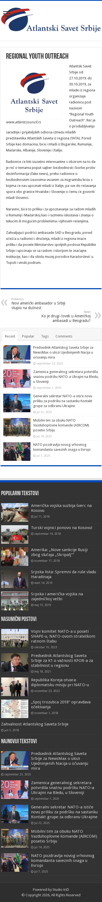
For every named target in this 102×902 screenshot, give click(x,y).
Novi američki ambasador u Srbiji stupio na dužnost (38, 303)
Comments (63, 336)
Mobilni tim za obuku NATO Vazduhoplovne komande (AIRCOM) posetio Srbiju (61, 425)
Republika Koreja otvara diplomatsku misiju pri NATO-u (60, 682)
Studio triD (60, 890)
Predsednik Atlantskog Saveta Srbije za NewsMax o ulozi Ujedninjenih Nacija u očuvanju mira (63, 352)
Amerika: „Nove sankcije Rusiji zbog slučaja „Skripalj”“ (59, 552)
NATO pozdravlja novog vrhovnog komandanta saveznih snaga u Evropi (62, 860)
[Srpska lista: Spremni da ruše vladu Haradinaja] (14, 578)
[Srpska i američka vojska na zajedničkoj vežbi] (14, 601)
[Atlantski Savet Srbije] (51, 19)
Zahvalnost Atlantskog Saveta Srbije (35, 724)
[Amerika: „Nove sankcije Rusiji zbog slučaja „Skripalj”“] (14, 556)
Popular (28, 336)
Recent (10, 336)
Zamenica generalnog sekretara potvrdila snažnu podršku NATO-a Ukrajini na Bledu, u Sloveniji (66, 377)
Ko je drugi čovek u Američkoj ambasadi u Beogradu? (66, 316)
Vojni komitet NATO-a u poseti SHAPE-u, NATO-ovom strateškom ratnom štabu (63, 636)
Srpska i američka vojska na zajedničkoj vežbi (57, 596)
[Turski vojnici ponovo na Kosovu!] (14, 534)
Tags (45, 336)
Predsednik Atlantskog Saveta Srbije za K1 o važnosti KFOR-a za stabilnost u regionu (62, 660)
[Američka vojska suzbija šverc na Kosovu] (14, 512)
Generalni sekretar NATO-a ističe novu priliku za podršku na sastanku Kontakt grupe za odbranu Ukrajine (62, 401)
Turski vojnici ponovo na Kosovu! (61, 527)
